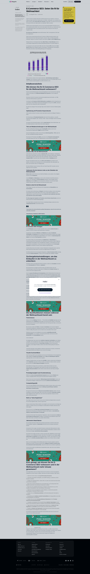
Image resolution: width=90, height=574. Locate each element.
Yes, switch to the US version (44, 289)
